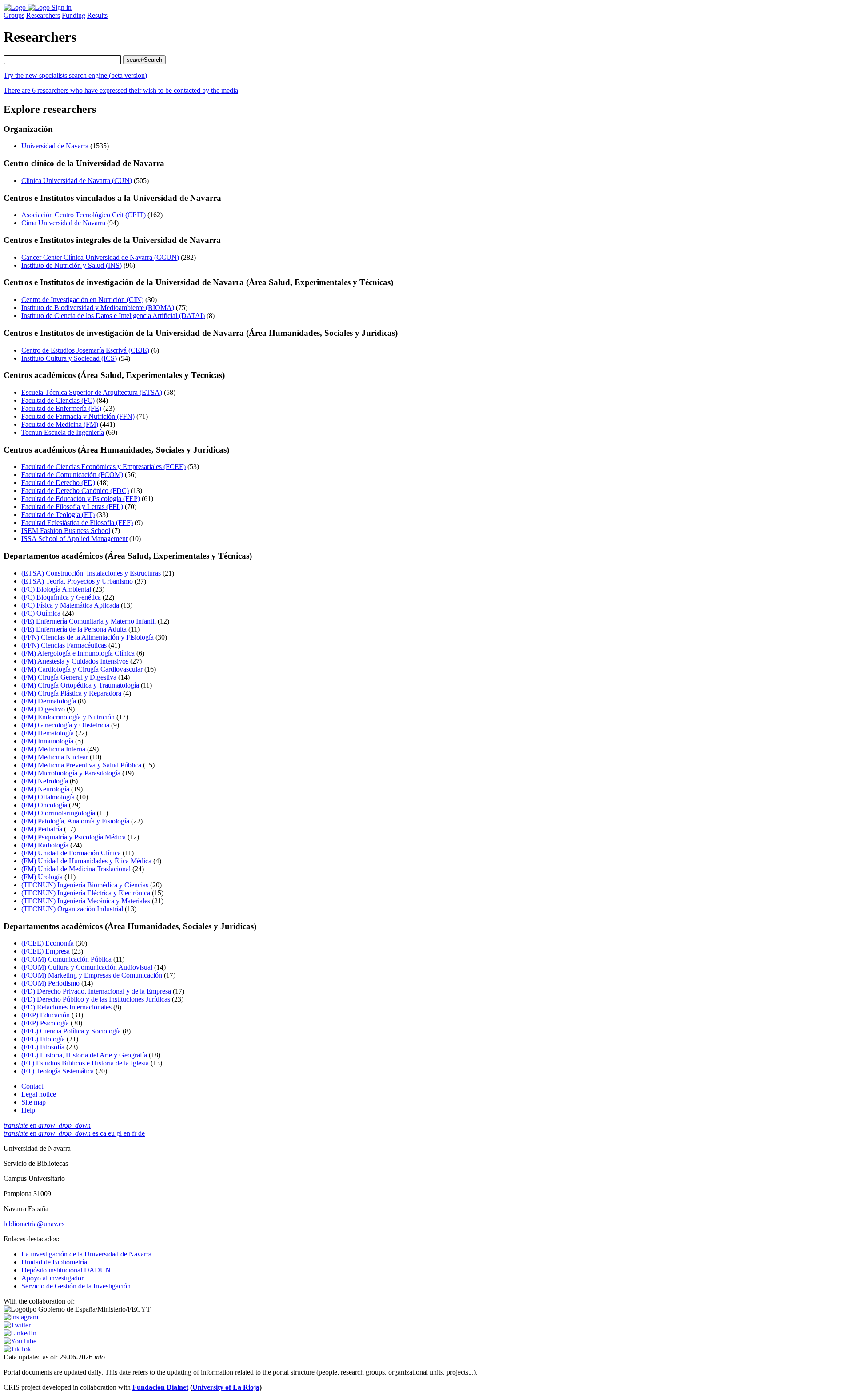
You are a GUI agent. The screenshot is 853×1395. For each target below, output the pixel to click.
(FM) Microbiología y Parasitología (70, 773)
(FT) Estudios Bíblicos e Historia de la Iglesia (85, 1063)
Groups (14, 15)
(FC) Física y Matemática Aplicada (70, 605)
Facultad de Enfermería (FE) (61, 408)
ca (104, 1133)
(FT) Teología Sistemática (57, 1071)
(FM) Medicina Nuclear (54, 757)
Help (28, 1110)
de (141, 1133)
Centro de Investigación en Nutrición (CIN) (82, 299)
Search (144, 59)
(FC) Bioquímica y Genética (61, 597)
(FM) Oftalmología (48, 797)
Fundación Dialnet (160, 1387)
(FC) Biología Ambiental (56, 589)
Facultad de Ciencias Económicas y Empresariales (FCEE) (103, 466)
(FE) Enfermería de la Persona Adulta (74, 629)
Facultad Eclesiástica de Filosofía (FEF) (77, 522)
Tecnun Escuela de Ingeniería (62, 432)
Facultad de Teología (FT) (58, 514)
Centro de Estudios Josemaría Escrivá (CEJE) (85, 350)
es (96, 1133)
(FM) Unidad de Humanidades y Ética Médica (86, 861)
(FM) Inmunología (47, 741)
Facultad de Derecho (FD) (58, 482)
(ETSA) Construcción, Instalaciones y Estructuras (91, 573)
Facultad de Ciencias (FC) (58, 400)
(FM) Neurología (45, 789)
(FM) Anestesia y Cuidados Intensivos (74, 661)
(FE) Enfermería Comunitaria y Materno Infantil (88, 621)
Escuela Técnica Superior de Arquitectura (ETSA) (91, 392)
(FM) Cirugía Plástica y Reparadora (71, 693)
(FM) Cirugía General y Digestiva (68, 677)
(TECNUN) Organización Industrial (72, 909)
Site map (33, 1102)
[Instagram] (21, 1317)
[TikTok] (17, 1349)
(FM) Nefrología (44, 781)
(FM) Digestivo (43, 709)
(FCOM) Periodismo (50, 983)
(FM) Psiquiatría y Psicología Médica (73, 837)
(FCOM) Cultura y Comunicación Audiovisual (86, 967)
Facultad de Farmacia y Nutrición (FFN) (78, 416)
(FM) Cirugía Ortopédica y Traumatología (80, 685)
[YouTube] (20, 1341)
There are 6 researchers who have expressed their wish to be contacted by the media (121, 90)
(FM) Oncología (44, 805)
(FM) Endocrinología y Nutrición (68, 717)
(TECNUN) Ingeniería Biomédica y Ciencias (84, 885)
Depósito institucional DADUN (66, 1270)
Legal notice (38, 1094)
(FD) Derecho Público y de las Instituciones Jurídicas (95, 999)
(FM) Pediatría (41, 829)
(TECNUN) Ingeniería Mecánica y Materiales (85, 901)
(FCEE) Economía (47, 943)
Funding (73, 15)
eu (112, 1133)
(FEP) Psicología (45, 1023)
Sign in (62, 7)
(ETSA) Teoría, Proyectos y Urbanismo (77, 581)
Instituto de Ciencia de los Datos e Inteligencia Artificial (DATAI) (113, 315)
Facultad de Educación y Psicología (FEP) (80, 498)
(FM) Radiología (44, 845)
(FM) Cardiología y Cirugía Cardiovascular (82, 669)
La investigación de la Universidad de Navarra (86, 1254)
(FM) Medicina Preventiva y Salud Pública (81, 765)
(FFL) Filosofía (42, 1047)
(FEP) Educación (45, 1015)
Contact (32, 1086)
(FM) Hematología (47, 733)
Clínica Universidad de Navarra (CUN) (76, 180)
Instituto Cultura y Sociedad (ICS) (69, 358)
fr (135, 1133)
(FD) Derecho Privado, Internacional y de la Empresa (96, 991)
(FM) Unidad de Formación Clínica (71, 853)
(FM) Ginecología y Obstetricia (65, 725)
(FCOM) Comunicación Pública (66, 959)
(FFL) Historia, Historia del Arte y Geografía (84, 1055)
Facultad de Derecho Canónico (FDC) (75, 490)
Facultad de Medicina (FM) (59, 424)
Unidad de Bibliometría (54, 1262)
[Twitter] (17, 1325)
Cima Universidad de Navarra (63, 223)
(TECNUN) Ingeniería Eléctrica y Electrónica (85, 893)
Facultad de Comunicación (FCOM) (72, 474)
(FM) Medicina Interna (53, 749)
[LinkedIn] (20, 1333)
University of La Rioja (225, 1387)
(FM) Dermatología (48, 701)
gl (120, 1133)
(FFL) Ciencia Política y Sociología (71, 1031)
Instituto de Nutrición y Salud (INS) (71, 265)
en (47, 1125)
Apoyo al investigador (52, 1278)
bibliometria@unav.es (34, 1224)
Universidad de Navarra (54, 146)
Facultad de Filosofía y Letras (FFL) (72, 506)
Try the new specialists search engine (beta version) (75, 75)
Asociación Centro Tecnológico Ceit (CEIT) (83, 215)
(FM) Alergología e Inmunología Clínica (78, 653)
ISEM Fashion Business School (65, 530)
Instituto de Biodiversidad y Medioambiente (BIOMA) (97, 307)
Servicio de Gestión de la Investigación (76, 1286)
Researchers (43, 15)
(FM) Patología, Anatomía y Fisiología (75, 821)
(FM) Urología (42, 877)
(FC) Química (40, 613)
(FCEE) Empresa (45, 951)
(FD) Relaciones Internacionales (66, 1007)
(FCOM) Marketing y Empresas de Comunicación (91, 975)
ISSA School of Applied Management (74, 538)
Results (97, 15)
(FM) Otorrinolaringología (58, 813)
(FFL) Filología (43, 1039)
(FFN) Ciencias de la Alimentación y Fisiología (87, 637)
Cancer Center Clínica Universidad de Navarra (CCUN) (100, 257)
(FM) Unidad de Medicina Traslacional (76, 869)
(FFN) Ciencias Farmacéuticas (64, 645)
